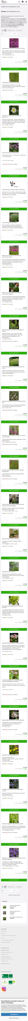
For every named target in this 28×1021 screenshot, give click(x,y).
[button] (2, 30)
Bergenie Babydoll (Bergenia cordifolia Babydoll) (12, 643)
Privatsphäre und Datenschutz (8, 940)
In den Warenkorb (14, 69)
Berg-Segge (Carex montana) (8, 571)
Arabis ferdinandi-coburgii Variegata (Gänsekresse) (13, 189)
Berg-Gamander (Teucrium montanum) (10, 538)
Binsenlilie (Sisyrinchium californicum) (10, 755)
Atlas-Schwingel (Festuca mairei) (9, 222)
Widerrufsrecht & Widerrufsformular (9, 935)
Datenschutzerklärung (5, 1011)
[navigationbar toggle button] (26, 2)
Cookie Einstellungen (6, 942)
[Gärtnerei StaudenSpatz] (3, 2)
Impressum (4, 931)
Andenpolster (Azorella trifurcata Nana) (11, 82)
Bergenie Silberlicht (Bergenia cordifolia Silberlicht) (13, 720)
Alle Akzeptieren (14, 1014)
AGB (3, 937)
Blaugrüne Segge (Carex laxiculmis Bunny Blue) (12, 823)
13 (14, 33)
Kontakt (3, 933)
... (11, 33)
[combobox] (11, 30)
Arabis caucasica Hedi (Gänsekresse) (10, 152)
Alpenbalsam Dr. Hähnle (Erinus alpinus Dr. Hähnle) (13, 48)
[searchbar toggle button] (19, 2)
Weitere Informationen (14, 1018)
